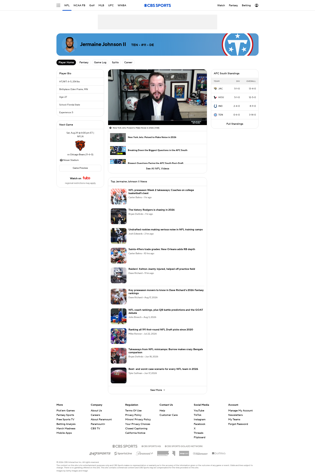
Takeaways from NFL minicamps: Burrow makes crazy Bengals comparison (165, 351)
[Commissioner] (166, 452)
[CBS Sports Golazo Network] (184, 446)
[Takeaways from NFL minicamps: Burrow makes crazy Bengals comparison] (118, 356)
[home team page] (80, 145)
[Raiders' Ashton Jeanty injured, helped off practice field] (118, 275)
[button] (58, 5)
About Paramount (101, 419)
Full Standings (234, 124)
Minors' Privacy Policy (138, 419)
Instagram (200, 419)
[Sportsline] (123, 453)
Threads (198, 433)
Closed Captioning (136, 428)
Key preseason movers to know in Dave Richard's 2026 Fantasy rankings (166, 292)
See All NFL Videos (157, 168)
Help (162, 410)
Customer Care (168, 415)
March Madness (65, 428)
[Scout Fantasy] (200, 453)
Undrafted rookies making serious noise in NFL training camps (165, 229)
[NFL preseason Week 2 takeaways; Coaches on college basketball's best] (118, 196)
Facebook (199, 424)
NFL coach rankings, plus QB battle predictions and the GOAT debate (165, 311)
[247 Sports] (100, 452)
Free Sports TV (65, 419)
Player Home (66, 62)
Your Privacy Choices (137, 424)
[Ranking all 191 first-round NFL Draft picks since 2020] (118, 336)
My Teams (234, 419)
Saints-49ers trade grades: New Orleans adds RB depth (161, 249)
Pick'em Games (65, 410)
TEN (220, 114)
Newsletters (235, 415)
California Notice (135, 433)
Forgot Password (238, 424)
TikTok (197, 415)
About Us (96, 410)
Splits (115, 62)
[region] (157, 97)
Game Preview (80, 168)
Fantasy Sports (65, 415)
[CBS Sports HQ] (151, 446)
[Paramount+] (144, 452)
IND (220, 106)
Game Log (100, 62)
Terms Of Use (133, 410)
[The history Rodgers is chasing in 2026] (118, 216)
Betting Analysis (65, 424)
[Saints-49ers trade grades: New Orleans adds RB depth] (118, 256)
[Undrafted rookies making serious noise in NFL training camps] (118, 236)
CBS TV (95, 428)
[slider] (157, 115)
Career (128, 62)
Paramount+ (98, 424)
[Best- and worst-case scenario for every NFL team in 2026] (118, 375)
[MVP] (184, 452)
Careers (95, 415)
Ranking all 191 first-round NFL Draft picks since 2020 (160, 329)
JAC (220, 88)
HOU (221, 97)
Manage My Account (240, 410)
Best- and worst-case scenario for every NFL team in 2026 (163, 369)
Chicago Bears (77, 154)
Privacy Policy (133, 415)
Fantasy (83, 62)
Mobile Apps (64, 433)
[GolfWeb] (219, 453)
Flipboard (199, 437)
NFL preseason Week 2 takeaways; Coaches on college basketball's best (161, 191)
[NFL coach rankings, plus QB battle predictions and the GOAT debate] (118, 316)
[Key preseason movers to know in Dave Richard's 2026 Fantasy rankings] (118, 296)
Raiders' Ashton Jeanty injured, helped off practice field (161, 269)
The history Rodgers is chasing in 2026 (151, 209)
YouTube (199, 410)
